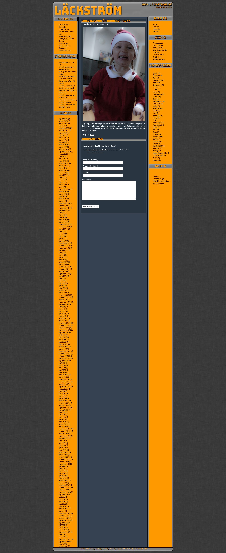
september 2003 (65, 492)
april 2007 (62, 398)
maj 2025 (62, 126)
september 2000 (65, 539)
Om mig (156, 52)
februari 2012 (63, 262)
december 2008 (64, 351)
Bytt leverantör (64, 24)
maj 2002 (62, 530)
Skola (155, 143)
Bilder (92, 134)
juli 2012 (61, 252)
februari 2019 (63, 170)
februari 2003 (63, 508)
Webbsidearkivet (159, 59)
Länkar (155, 106)
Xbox (155, 158)
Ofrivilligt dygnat (64, 107)
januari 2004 (63, 483)
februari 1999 (63, 546)
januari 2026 (63, 123)
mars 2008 (63, 372)
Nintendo (156, 115)
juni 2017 (62, 187)
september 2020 (65, 151)
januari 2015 (63, 201)
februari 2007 (63, 400)
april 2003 (62, 504)
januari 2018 (63, 184)
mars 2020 (62, 161)
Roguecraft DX (64, 29)
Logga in (156, 176)
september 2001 (64, 532)
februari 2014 (63, 220)
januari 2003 (63, 511)
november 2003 (64, 487)
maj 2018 (62, 182)
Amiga (155, 73)
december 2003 (64, 485)
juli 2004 (62, 469)
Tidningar (156, 148)
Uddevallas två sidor (160, 153)
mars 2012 (62, 259)
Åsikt (154, 78)
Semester (156, 136)
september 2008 (65, 358)
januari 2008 (63, 377)
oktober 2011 (63, 271)
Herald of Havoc (64, 46)
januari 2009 (63, 349)
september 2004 (65, 464)
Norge (155, 24)
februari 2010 (63, 318)
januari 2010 (63, 321)
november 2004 (64, 459)
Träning (155, 151)
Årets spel (156, 75)
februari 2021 (63, 144)
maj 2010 (62, 311)
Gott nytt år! (63, 48)
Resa (154, 129)
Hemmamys (157, 101)
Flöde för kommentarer (161, 181)
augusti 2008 (63, 360)
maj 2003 (62, 501)
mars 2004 (63, 478)
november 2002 (64, 516)
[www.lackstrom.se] (113, 9)
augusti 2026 (63, 119)
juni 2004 (62, 471)
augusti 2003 (63, 494)
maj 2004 (62, 473)
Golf (154, 99)
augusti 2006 (63, 410)
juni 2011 (62, 281)
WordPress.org (158, 183)
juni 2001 (62, 537)
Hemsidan (156, 104)
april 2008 (62, 370)
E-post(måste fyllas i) (90, 166)
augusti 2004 (63, 466)
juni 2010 (62, 309)
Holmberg (62, 81)
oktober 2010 (63, 299)
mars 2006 (63, 422)
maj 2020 (62, 158)
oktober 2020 (64, 149)
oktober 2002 (64, 518)
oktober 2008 (64, 356)
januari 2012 (63, 264)
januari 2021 (63, 147)
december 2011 (64, 267)
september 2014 (64, 208)
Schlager (156, 134)
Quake (155, 127)
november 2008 (65, 353)
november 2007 (64, 382)
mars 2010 (62, 316)
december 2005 (64, 429)
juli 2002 (62, 525)
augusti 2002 (63, 523)
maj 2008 (62, 368)
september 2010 (64, 302)
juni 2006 (62, 415)
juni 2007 (62, 393)
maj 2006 (62, 417)
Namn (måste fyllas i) (90, 160)
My (154, 113)
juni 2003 (62, 499)
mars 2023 (62, 135)
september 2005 (65, 436)
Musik (155, 111)
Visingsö (156, 31)
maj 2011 (62, 283)
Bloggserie (156, 85)
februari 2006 (64, 424)
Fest (154, 89)
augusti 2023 (63, 133)
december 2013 (64, 224)
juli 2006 (62, 412)
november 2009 (64, 325)
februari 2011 (63, 290)
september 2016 (64, 189)
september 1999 (64, 541)
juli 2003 (62, 497)
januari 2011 (63, 292)
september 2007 (65, 386)
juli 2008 (62, 363)
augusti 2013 (63, 229)
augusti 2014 (63, 210)
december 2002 (64, 513)
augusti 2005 (63, 438)
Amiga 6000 (63, 43)
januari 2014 (63, 222)
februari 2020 (63, 163)
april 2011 (62, 285)
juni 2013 (62, 234)
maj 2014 (62, 215)
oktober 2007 (64, 384)
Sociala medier (64, 69)
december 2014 (64, 203)
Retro (155, 132)
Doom (155, 87)
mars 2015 (62, 196)
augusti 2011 (63, 276)
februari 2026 (63, 121)
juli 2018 (62, 177)
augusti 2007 (63, 389)
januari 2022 (63, 140)
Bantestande (157, 80)
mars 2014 (62, 217)
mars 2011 (62, 288)
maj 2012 (62, 255)
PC (154, 120)
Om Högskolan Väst (160, 50)
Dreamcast (62, 90)
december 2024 (64, 128)
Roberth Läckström (65, 67)
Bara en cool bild (65, 36)
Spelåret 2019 (158, 146)
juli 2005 (62, 440)
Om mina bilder (158, 54)
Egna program (158, 45)
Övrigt (155, 118)
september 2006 (65, 407)
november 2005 (64, 431)
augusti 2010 (63, 304)
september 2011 (64, 274)
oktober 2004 (64, 461)
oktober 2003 (64, 490)
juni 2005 (62, 443)
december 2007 (64, 379)
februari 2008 (64, 375)
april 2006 (62, 419)
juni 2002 (62, 527)
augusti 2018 (63, 175)
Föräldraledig (157, 94)
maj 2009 (62, 339)
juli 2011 (61, 278)
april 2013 (62, 238)
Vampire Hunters (65, 50)
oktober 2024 (63, 130)
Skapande (156, 141)
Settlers (156, 139)
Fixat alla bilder (64, 97)
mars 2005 (63, 450)
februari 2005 (64, 452)
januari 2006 (63, 426)
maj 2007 (62, 396)
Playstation (157, 125)
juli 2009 (62, 335)
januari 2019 (63, 173)
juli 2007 (62, 391)
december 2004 (64, 457)
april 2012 (62, 257)
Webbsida (86, 172)
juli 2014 (61, 213)
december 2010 (64, 295)
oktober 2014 (63, 205)
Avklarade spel (158, 43)
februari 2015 (63, 198)
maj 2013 (62, 236)
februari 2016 (63, 191)
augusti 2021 (63, 142)
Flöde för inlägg (158, 178)
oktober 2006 (64, 405)
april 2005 (62, 447)
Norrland (156, 27)
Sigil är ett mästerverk (66, 88)
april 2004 (62, 476)
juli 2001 (62, 534)
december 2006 (64, 403)
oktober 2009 (64, 328)
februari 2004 (64, 480)
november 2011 (64, 269)
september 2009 (65, 330)
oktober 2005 (64, 433)
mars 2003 (62, 506)
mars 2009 (63, 344)
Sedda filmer (157, 57)
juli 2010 (62, 306)
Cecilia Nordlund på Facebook (95, 150)
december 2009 (64, 323)
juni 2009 (62, 337)
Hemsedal (62, 27)
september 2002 (65, 520)
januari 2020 (63, 166)
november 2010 (64, 297)
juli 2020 (62, 156)
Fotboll (155, 97)
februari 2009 (64, 346)
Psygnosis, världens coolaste (68, 101)
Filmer (155, 92)
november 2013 (64, 227)
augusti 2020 (63, 154)
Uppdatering (157, 155)
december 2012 (64, 243)
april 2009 (62, 342)
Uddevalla (156, 29)
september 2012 (64, 248)
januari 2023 (63, 137)
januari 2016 (63, 194)
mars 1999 (62, 544)
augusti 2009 (63, 332)
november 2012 (64, 245)
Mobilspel (156, 108)
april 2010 (62, 314)
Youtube (156, 160)
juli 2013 (61, 231)
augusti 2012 (63, 250)
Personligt (156, 122)
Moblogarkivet (158, 47)
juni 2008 (62, 365)
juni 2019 (62, 168)
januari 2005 (63, 454)
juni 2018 (62, 180)
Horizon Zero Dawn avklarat (67, 77)
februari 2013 (63, 241)
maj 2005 (62, 445)
